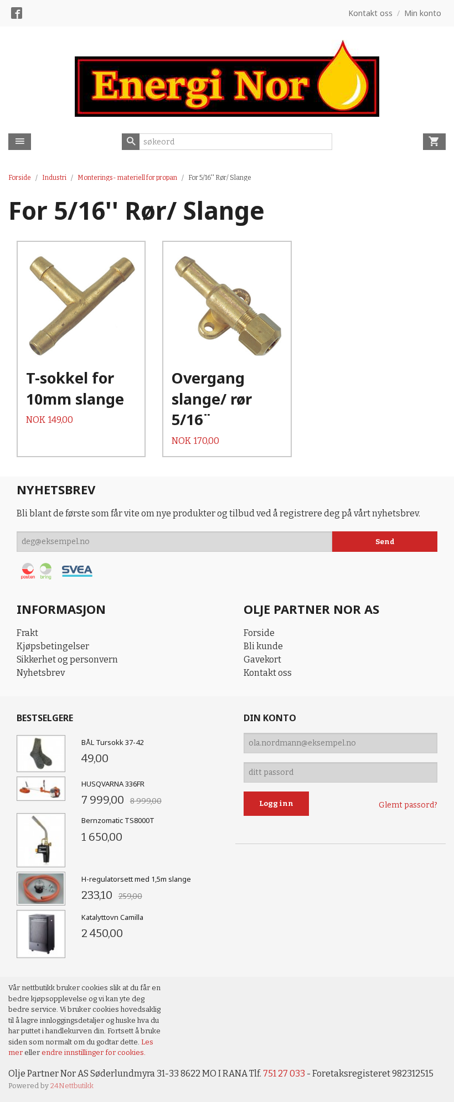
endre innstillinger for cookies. (94, 1052)
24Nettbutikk (72, 1086)
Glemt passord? (408, 805)
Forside (19, 178)
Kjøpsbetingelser (53, 646)
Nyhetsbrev (41, 673)
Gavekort (262, 659)
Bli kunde (263, 646)
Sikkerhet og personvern (67, 659)
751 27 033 (284, 1073)
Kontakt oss (268, 673)
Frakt (27, 633)
